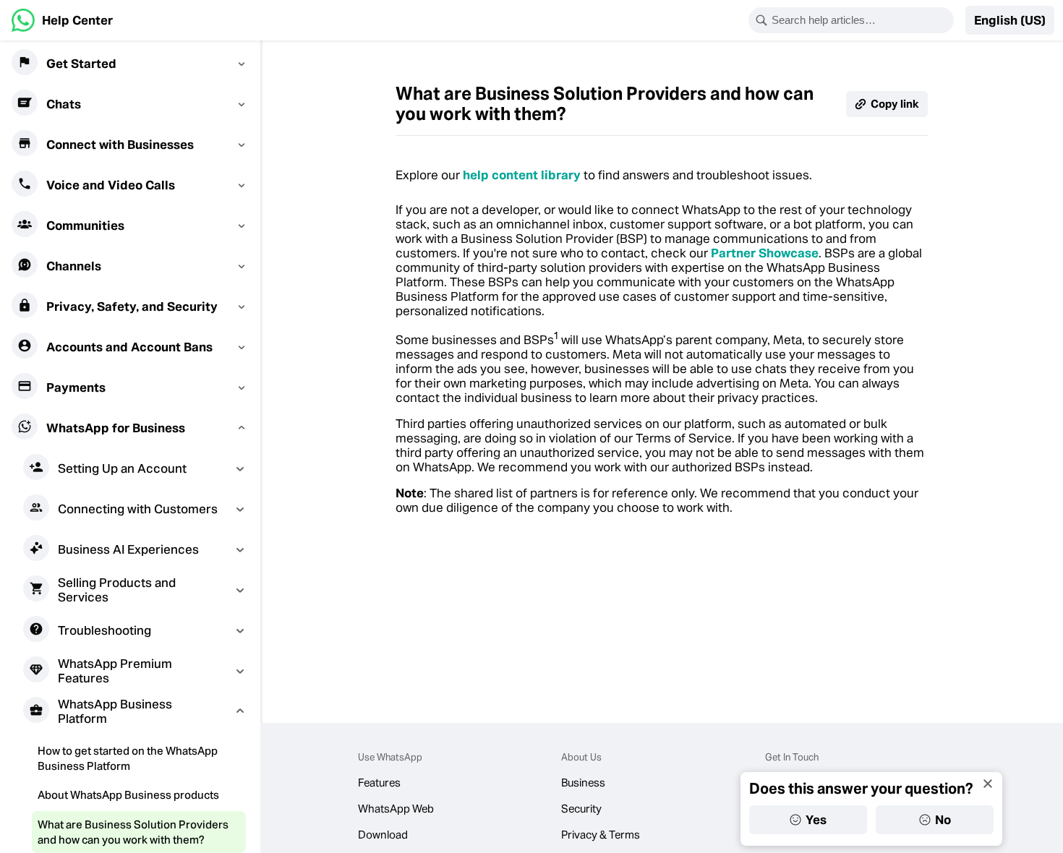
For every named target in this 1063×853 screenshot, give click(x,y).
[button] (1009, 20)
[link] (62, 20)
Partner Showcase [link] (765, 253)
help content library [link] (522, 175)
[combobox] (860, 20)
